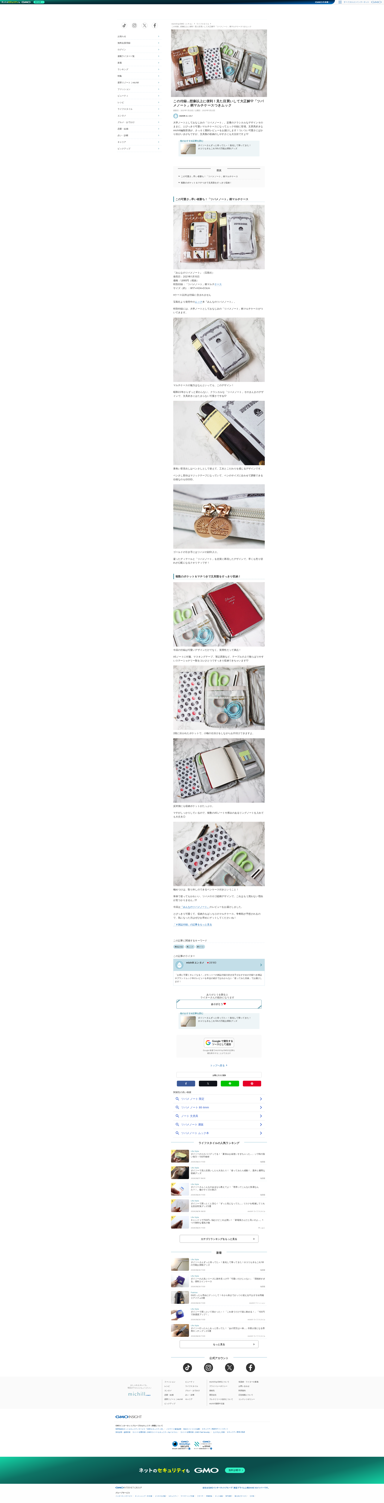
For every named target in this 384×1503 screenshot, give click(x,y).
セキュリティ (173, 1496)
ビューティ (123, 95)
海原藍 (262, 1162)
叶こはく (261, 1228)
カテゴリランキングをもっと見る (219, 1238)
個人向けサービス (241, 1496)
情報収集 (209, 1496)
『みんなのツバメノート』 (195, 906)
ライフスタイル (125, 109)
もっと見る (219, 1344)
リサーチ (200, 1496)
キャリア (122, 142)
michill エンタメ (186, 116)
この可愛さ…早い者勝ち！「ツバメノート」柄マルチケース (209, 176)
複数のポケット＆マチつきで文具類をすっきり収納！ (206, 182)
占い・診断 (123, 135)
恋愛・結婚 (123, 128)
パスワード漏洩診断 (173, 1429)
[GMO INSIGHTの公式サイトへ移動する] (129, 1417)
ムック (198, 301)
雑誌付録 (179, 947)
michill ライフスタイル (256, 1211)
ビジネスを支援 (160, 1496)
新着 (120, 62)
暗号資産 (229, 1496)
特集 (120, 76)
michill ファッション (257, 1303)
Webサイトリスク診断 (191, 1429)
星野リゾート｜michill (128, 82)
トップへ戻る (217, 1065)
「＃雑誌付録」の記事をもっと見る (192, 924)
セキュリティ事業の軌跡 (236, 1432)
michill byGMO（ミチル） (182, 24)
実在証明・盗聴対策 (123, 1432)
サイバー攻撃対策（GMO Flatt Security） (195, 1432)
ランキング (123, 69)
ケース (218, 284)
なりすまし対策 (219, 1432)
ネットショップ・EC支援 (143, 1496)
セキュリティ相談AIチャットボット (215, 1429)
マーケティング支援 (187, 1496)
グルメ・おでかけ (126, 122)
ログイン (122, 49)
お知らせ (122, 36)
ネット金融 (219, 1496)
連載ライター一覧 (126, 56)
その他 (252, 1496)
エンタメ (122, 115)
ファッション (124, 89)
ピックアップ (124, 148)
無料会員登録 (124, 43)
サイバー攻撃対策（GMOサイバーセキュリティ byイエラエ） (155, 1432)
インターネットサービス (124, 1496)
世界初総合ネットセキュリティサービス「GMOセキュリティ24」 (140, 1429)
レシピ (121, 102)
